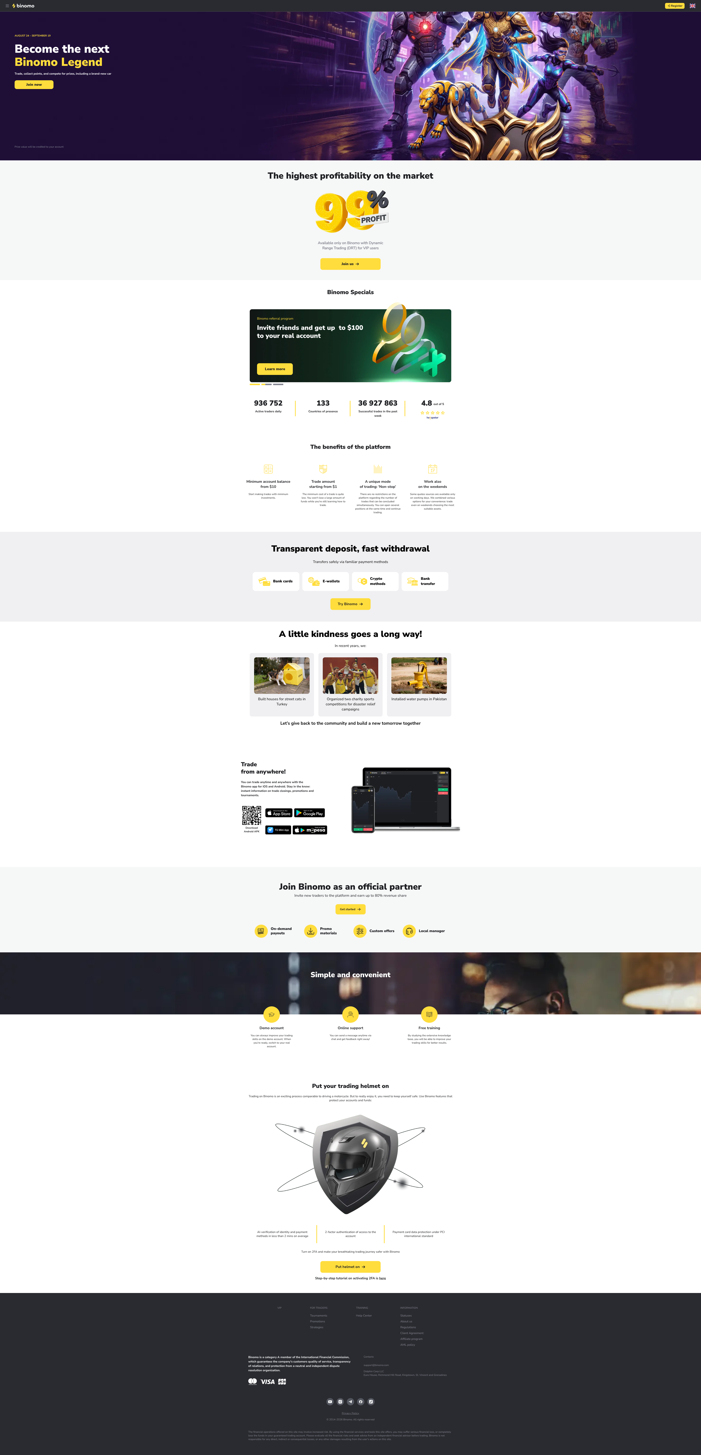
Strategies (316, 1327)
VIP (279, 1308)
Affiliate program (411, 1339)
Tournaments (318, 1316)
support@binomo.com (376, 1365)
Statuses (406, 1316)
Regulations (408, 1327)
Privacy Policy (350, 1413)
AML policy (407, 1345)
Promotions (317, 1321)
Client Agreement (412, 1333)
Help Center (364, 1316)
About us (406, 1321)
